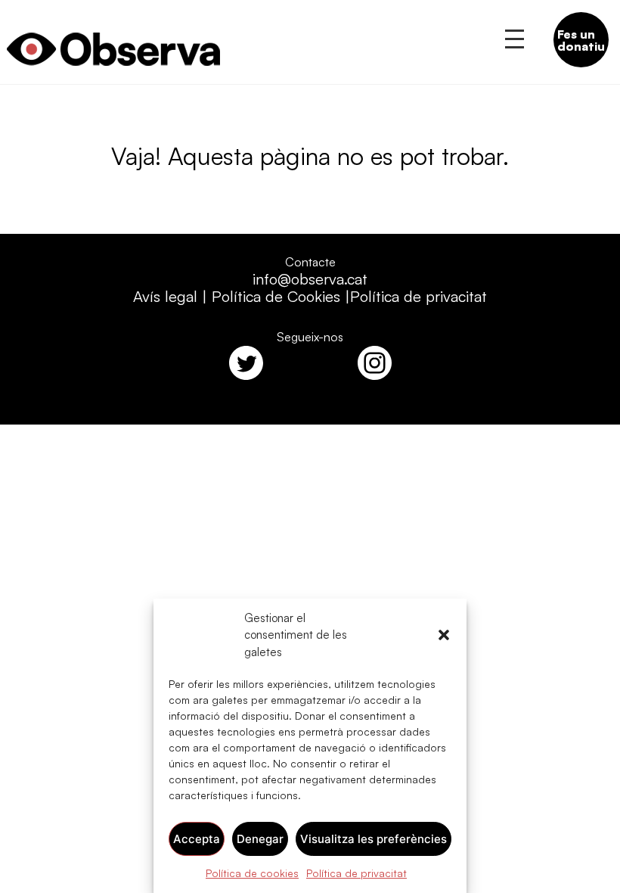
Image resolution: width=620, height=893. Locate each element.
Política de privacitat (356, 873)
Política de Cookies (276, 296)
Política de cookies (252, 873)
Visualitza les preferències (373, 839)
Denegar (260, 839)
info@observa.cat (310, 278)
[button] (443, 635)
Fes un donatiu (581, 40)
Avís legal (165, 296)
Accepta (196, 839)
